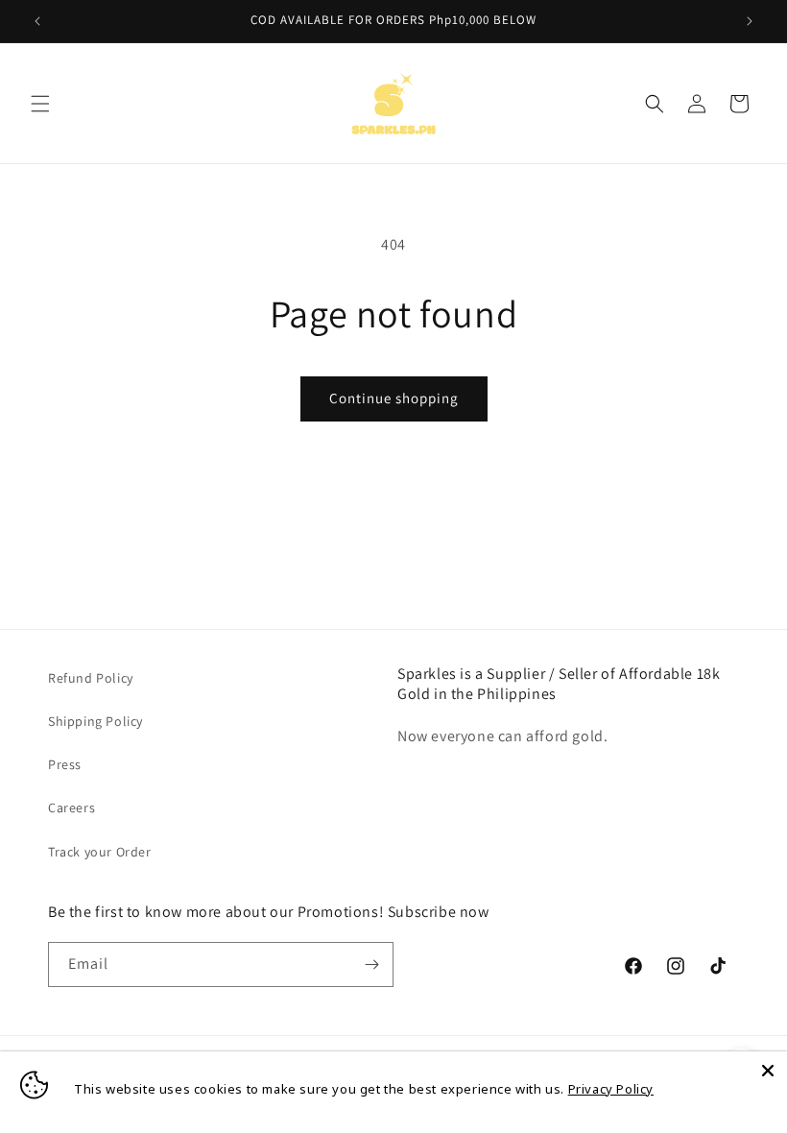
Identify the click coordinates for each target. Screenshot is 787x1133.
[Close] (767, 1070)
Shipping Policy (95, 721)
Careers (71, 807)
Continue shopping (394, 398)
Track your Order (100, 851)
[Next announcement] (749, 21)
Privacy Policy (611, 1088)
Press (65, 764)
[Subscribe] (371, 964)
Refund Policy (90, 678)
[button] (40, 104)
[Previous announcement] (37, 21)
